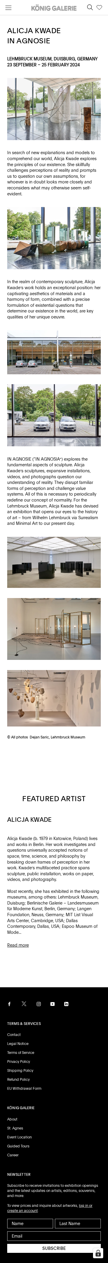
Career (13, 1155)
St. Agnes (15, 1128)
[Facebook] (9, 1004)
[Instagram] (39, 1004)
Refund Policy (18, 1079)
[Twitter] (24, 1004)
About (12, 1119)
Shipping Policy (20, 1071)
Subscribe (54, 1248)
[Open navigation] (8, 7)
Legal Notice (17, 1044)
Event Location (19, 1137)
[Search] (90, 7)
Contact (14, 1035)
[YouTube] (52, 1004)
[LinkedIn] (66, 1004)
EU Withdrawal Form (24, 1088)
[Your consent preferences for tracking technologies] (98, 1253)
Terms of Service (20, 1053)
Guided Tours (18, 1146)
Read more (18, 945)
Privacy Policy (18, 1062)
